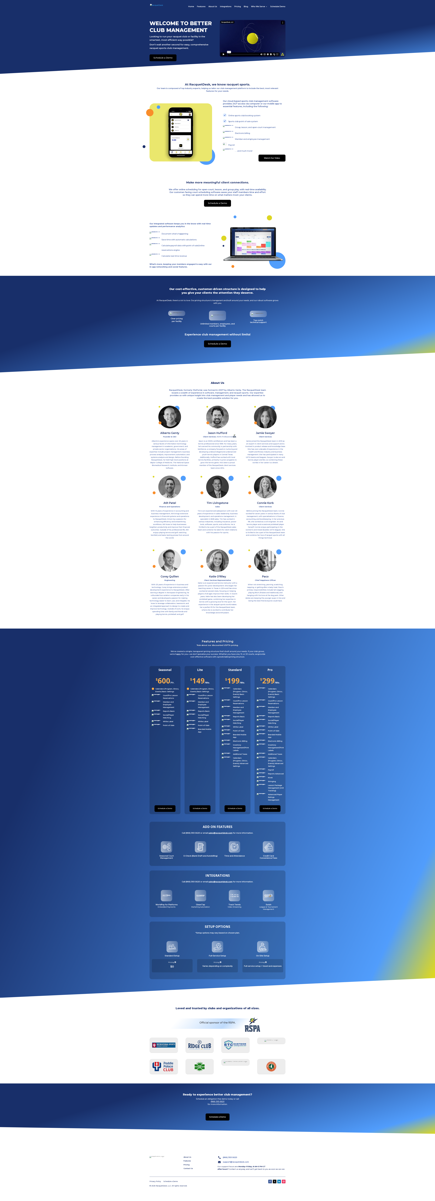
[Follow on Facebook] (270, 1181)
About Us (212, 7)
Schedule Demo (277, 7)
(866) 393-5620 (217, 1101)
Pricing (237, 7)
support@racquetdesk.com (236, 1162)
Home (191, 7)
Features (201, 7)
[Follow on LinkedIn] (279, 1181)
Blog (246, 7)
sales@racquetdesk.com (220, 833)
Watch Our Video (272, 158)
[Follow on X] (274, 1181)
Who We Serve (258, 7)
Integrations (225, 7)
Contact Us (188, 1168)
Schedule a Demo (163, 58)
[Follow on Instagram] (283, 1181)
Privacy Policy (155, 1181)
